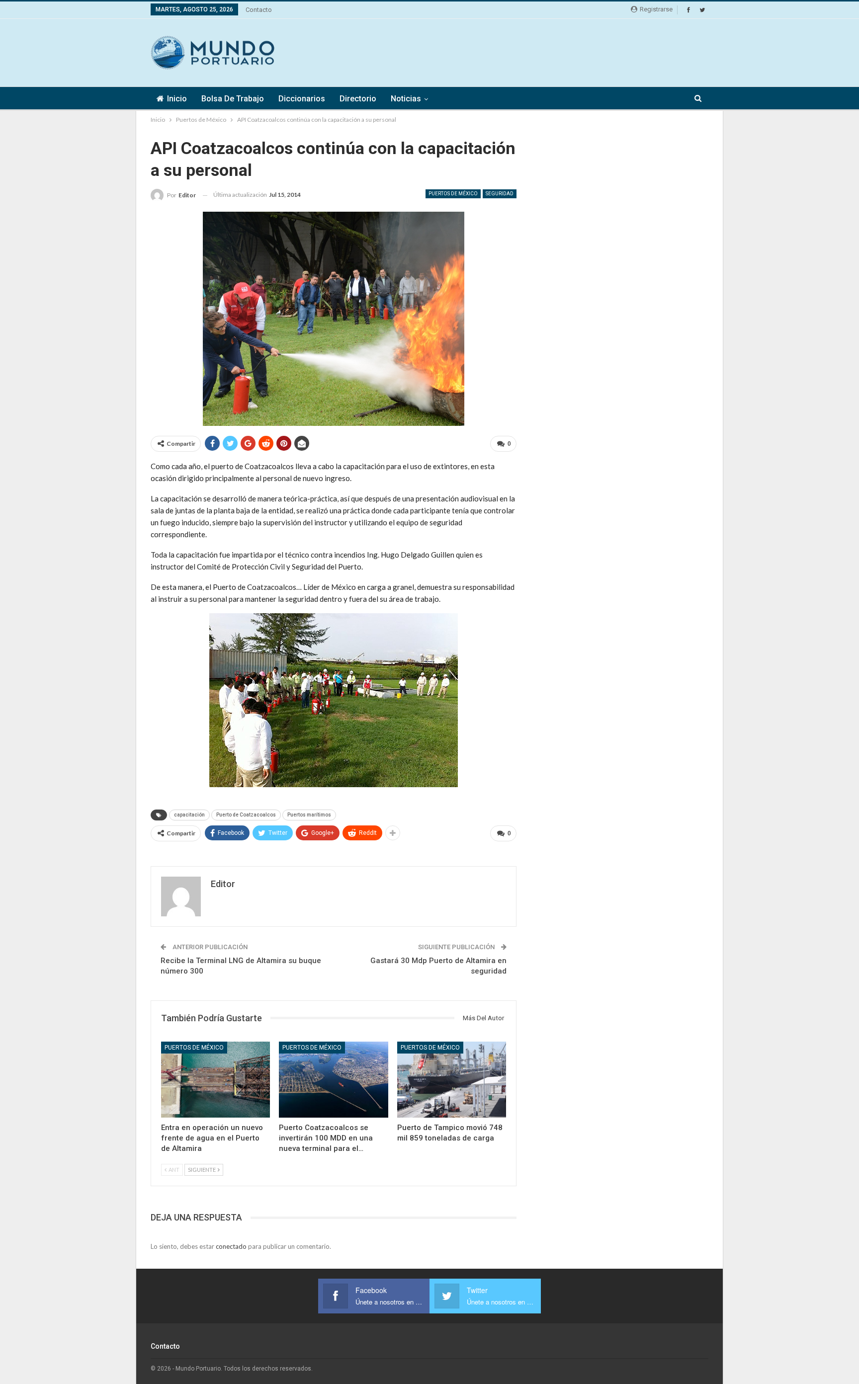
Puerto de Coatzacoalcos (246, 814)
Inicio (177, 98)
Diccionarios (301, 98)
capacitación (189, 814)
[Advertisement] (527, 51)
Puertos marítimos (309, 814)
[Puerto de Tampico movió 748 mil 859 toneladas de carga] (451, 1080)
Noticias (406, 98)
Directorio (358, 98)
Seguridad (500, 193)
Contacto (259, 9)
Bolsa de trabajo (232, 98)
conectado (231, 1246)
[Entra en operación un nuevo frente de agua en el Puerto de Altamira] (215, 1080)
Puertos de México (453, 193)
